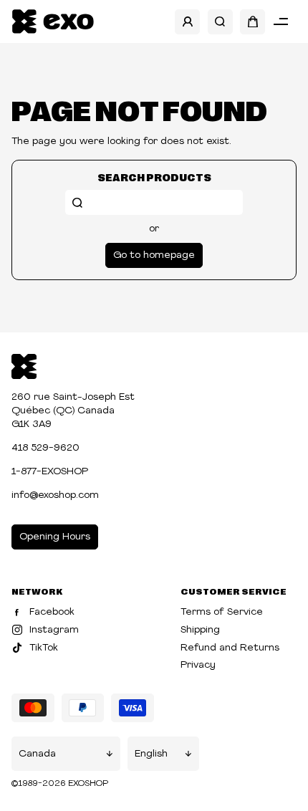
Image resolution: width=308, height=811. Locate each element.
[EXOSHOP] (52, 21)
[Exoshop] (24, 365)
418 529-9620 (45, 448)
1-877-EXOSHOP (49, 471)
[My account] (187, 21)
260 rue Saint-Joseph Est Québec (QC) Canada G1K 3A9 (73, 411)
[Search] (220, 21)
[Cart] (252, 21)
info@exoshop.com (55, 495)
